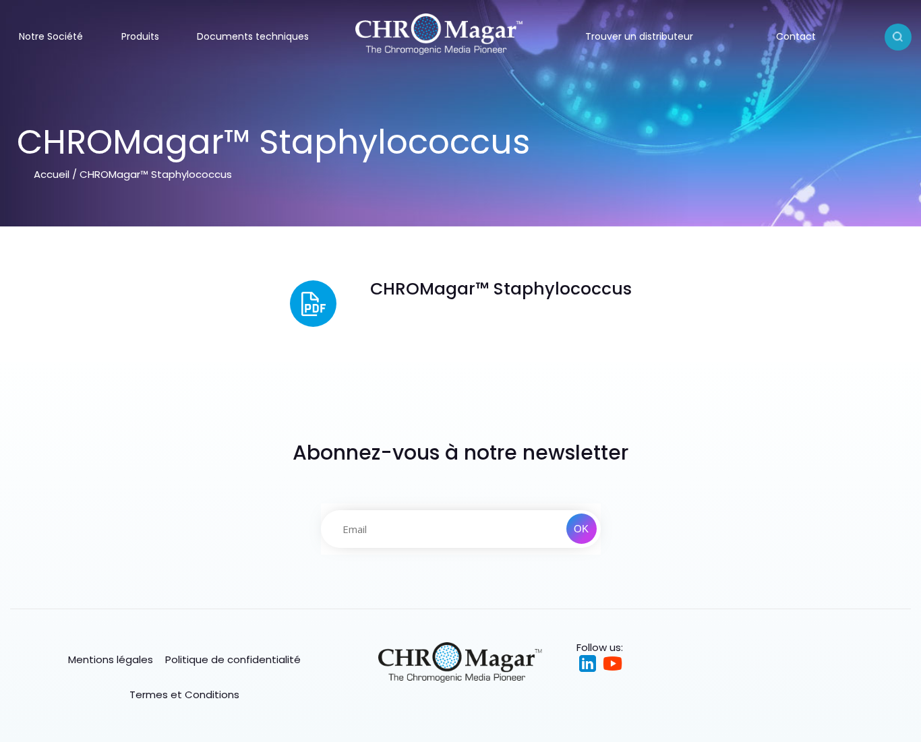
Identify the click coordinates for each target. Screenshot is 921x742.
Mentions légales (110, 659)
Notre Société (51, 36)
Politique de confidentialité (233, 659)
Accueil (51, 174)
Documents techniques (253, 36)
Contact (796, 36)
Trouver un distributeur (639, 36)
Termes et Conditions (184, 694)
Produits (140, 36)
